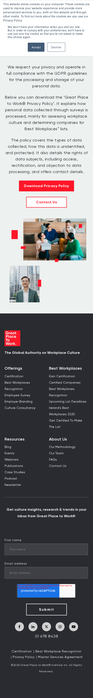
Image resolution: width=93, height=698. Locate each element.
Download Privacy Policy (46, 186)
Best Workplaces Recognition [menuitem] (17, 386)
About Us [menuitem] (58, 439)
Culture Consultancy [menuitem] (20, 408)
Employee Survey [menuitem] (17, 395)
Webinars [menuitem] (12, 459)
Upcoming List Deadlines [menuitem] (67, 401)
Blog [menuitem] (8, 447)
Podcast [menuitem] (11, 478)
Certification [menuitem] (14, 376)
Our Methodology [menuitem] (62, 447)
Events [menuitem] (9, 453)
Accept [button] (36, 47)
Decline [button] (56, 47)
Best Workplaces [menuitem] (65, 368)
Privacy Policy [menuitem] (23, 657)
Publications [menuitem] (14, 466)
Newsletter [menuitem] (13, 485)
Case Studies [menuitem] (15, 472)
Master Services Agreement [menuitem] (60, 657)
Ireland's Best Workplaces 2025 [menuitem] (62, 411)
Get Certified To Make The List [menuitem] (65, 424)
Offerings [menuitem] (13, 368)
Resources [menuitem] (15, 439)
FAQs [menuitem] (53, 459)
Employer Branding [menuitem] (19, 401)
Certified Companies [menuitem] (65, 382)
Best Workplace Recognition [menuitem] (58, 651)
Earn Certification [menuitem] (62, 376)
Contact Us (46, 202)
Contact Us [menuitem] (57, 466)
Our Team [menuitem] (56, 453)
